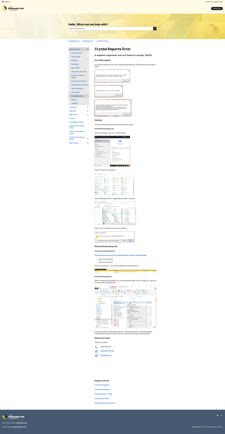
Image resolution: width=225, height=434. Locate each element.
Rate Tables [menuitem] (75, 68)
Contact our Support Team (214, 2)
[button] (87, 49)
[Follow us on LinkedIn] (217, 415)
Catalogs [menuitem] (74, 103)
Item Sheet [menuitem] (75, 64)
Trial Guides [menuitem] (75, 92)
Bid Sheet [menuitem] (74, 60)
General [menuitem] (72, 118)
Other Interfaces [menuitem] (77, 88)
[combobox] (111, 28)
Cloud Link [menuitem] (73, 107)
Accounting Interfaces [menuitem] (79, 81)
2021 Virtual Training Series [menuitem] (76, 138)
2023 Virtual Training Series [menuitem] (76, 127)
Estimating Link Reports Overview (105, 403)
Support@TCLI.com (107, 351)
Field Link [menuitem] (72, 111)
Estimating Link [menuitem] (74, 49)
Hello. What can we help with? (88, 24)
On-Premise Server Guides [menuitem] (78, 76)
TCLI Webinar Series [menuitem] (76, 122)
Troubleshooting (102, 41)
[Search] (154, 28)
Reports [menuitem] (74, 100)
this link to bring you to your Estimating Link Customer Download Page (122, 255)
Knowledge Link (74, 41)
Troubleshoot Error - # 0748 (103, 394)
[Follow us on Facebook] (221, 415)
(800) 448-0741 (21, 423)
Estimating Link (88, 41)
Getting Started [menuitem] (76, 53)
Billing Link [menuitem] (73, 114)
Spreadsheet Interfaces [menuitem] (79, 85)
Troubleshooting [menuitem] (77, 96)
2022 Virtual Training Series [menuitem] (76, 132)
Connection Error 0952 (102, 398)
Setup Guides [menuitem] (76, 57)
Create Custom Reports (102, 385)
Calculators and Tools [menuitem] (79, 72)
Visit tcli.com (217, 8)
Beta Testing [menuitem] (73, 143)
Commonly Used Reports (102, 389)
